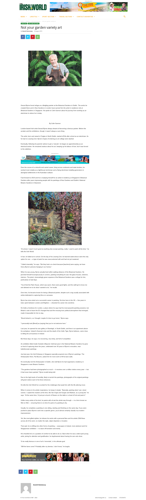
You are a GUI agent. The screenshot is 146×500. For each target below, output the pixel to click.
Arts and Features (36, 21)
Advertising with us (100, 497)
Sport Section (48, 17)
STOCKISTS (122, 497)
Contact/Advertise (85, 17)
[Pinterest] (33, 37)
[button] (124, 16)
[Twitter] (28, 37)
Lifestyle (33, 17)
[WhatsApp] (37, 37)
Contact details (112, 497)
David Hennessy (27, 31)
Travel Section (65, 17)
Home (22, 21)
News (23, 17)
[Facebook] (23, 37)
